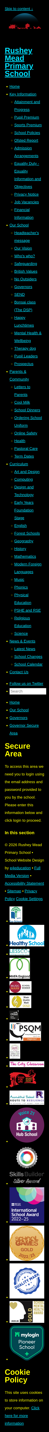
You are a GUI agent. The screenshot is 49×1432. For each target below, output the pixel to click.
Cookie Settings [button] (29, 899)
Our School (19, 710)
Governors (18, 718)
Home (15, 702)
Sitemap (14, 891)
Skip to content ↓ (19, 9)
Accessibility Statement (24, 883)
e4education (20, 868)
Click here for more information (22, 1415)
